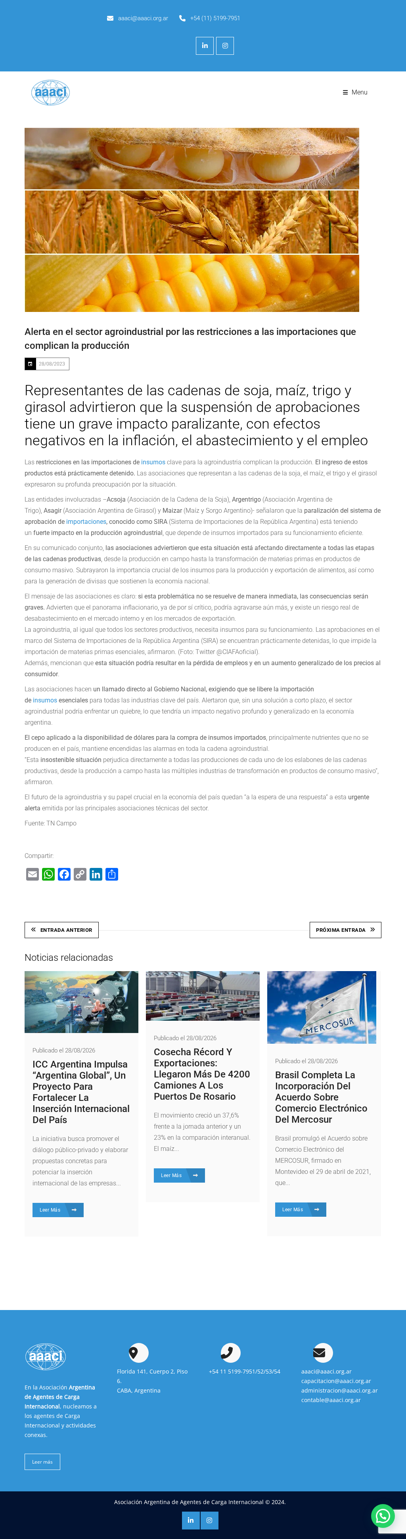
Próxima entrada (341, 930)
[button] (383, 1516)
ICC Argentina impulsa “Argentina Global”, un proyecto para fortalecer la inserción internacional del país (81, 1092)
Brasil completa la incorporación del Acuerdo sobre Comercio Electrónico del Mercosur (321, 1097)
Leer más (42, 1461)
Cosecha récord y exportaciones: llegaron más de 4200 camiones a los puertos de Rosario (202, 1074)
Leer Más (51, 1210)
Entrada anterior (66, 930)
